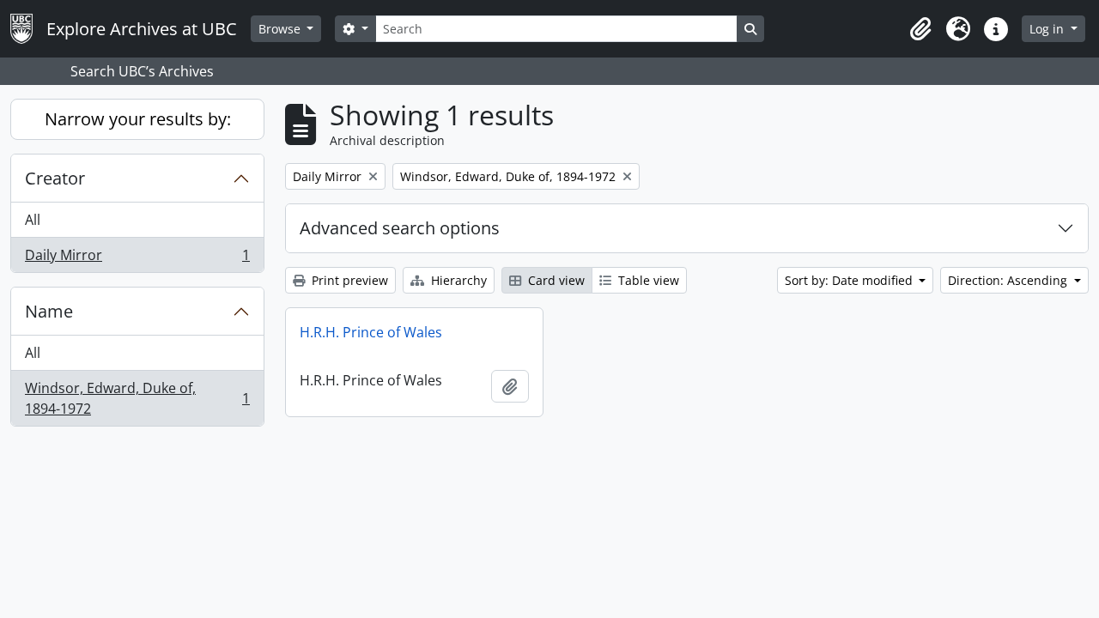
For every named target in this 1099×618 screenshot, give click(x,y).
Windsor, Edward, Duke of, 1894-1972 (137, 398)
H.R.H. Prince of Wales (371, 332)
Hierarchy (457, 280)
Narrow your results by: (138, 118)
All (32, 219)
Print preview (348, 280)
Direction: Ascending (1009, 280)
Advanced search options (400, 227)
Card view (555, 280)
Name (49, 311)
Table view (647, 280)
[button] (920, 29)
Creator (55, 178)
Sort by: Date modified (850, 280)
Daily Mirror (137, 258)
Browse (281, 29)
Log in (1048, 29)
